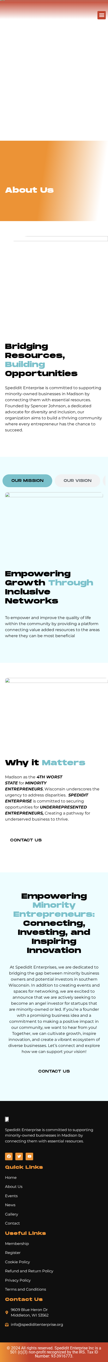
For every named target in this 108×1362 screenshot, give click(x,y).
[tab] (27, 480)
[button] (101, 15)
